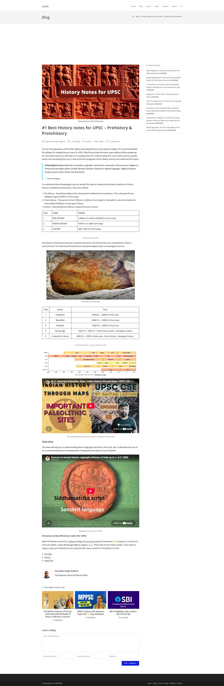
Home (150, 683)
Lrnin (45, 6)
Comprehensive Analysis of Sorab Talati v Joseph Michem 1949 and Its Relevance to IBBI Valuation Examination (163, 120)
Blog (155, 683)
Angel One (48, 560)
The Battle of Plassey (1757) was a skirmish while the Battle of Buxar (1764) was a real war (58, 614)
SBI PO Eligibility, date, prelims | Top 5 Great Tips (123, 612)
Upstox (47, 557)
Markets (173, 683)
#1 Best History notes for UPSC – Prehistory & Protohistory (161, 16)
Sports (161, 683)
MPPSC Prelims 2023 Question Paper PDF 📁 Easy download (90, 612)
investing (90, 541)
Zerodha (48, 554)
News (166, 683)
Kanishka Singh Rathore (55, 141)
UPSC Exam (98, 141)
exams (88, 141)
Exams (180, 683)
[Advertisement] (112, 47)
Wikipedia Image (100, 375)
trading (71, 541)
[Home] (133, 16)
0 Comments (114, 141)
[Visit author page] (46, 574)
